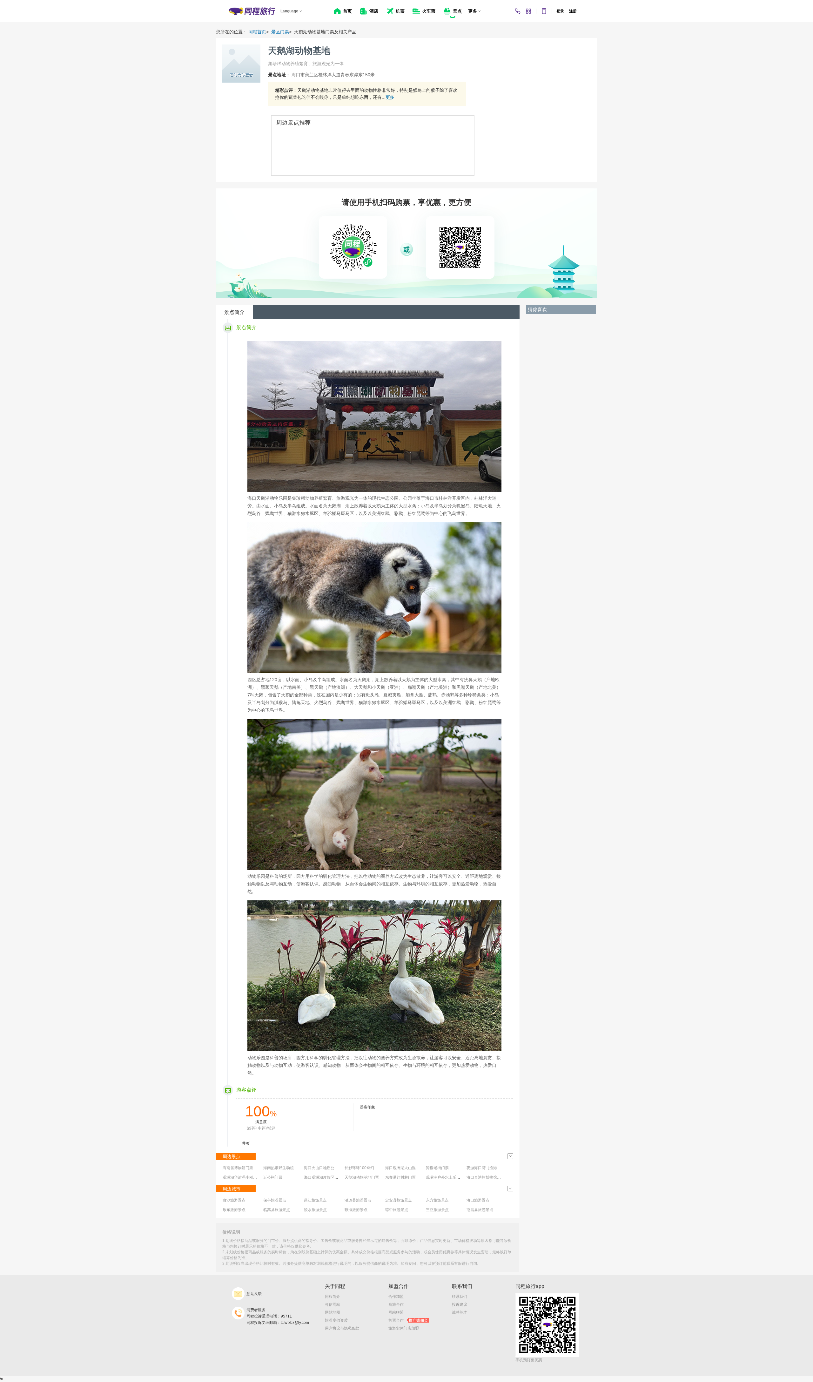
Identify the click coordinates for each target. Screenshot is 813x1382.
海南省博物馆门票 (238, 1168)
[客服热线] (517, 11)
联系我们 (459, 1296)
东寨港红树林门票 (400, 1177)
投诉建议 (459, 1304)
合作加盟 (396, 1296)
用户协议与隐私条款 (342, 1328)
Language (289, 11)
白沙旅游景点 (234, 1200)
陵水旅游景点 (315, 1210)
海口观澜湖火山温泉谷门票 (408, 1168)
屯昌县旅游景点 (480, 1210)
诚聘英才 (459, 1312)
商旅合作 (396, 1304)
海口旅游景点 (478, 1200)
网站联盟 (396, 1312)
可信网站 (332, 1304)
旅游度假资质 (336, 1320)
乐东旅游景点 (234, 1210)
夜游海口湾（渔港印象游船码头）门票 (499, 1168)
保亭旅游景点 (274, 1200)
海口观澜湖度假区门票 (323, 1177)
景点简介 (234, 312)
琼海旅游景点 (356, 1210)
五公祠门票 (272, 1177)
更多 (390, 97)
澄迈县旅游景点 (358, 1200)
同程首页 (257, 31)
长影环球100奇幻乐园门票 (367, 1168)
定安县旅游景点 (398, 1200)
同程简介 (332, 1296)
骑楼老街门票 (437, 1168)
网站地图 (332, 1312)
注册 (573, 11)
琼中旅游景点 (396, 1210)
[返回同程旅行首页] (252, 11)
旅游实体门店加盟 (403, 1328)
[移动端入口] (544, 11)
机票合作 (408, 1320)
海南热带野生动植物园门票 (286, 1168)
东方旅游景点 (437, 1200)
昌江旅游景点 (315, 1200)
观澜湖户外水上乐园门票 (447, 1177)
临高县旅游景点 (276, 1210)
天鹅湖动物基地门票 (362, 1177)
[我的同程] (528, 11)
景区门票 (280, 31)
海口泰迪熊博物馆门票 (486, 1177)
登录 (560, 11)
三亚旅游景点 (437, 1210)
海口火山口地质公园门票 (325, 1168)
